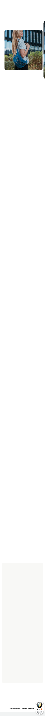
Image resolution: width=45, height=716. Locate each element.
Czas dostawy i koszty (12, 644)
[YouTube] (16, 598)
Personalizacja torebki (13, 662)
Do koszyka (21, 545)
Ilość (4, 151)
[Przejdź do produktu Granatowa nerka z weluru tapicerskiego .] (21, 411)
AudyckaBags (13, 579)
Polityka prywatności (12, 658)
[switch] (39, 712)
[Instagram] (11, 598)
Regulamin (8, 614)
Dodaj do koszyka (19, 163)
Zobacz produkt (22, 452)
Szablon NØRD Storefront (21, 707)
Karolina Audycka (10, 89)
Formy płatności (10, 641)
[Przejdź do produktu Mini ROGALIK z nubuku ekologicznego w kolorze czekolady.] (21, 502)
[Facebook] (6, 598)
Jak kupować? (10, 669)
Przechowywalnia (11, 631)
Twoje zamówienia (11, 624)
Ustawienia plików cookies (15, 665)
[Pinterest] (21, 598)
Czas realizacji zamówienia (15, 648)
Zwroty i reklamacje (12, 610)
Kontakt (7, 679)
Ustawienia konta (11, 627)
